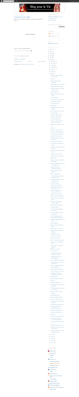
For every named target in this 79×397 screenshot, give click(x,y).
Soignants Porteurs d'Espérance (56, 387)
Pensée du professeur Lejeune (56, 269)
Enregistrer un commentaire (20, 59)
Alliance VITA (53, 351)
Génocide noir (53, 158)
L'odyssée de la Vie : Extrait (56, 154)
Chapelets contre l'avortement (56, 130)
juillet (52, 71)
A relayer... (52, 128)
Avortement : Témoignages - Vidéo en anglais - (56, 202)
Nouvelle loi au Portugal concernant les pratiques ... (56, 318)
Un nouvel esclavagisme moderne (57, 240)
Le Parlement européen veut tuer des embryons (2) (57, 180)
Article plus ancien (42, 61)
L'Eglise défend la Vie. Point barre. (57, 84)
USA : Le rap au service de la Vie (57, 271)
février (52, 340)
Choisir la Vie (53, 359)
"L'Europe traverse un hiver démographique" (56, 257)
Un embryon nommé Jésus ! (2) (56, 325)
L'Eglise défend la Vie (55, 295)
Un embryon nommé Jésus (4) (56, 310)
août (52, 69)
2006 (51, 60)
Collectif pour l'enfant (54, 361)
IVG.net (51, 371)
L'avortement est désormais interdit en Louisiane (56, 253)
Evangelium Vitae (53, 367)
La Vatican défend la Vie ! (55, 119)
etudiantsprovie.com (54, 365)
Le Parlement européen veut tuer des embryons (57, 327)
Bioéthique (52, 355)
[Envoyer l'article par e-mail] (31, 50)
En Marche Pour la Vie (55, 363)
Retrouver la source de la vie (56, 299)
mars (52, 338)
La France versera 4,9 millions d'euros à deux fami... (56, 121)
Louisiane (52, 314)
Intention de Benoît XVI (55, 282)
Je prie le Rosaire (53, 373)
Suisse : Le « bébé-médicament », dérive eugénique (57, 266)
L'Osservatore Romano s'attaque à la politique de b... (57, 164)
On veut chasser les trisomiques (56, 134)
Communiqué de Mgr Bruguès (56, 86)
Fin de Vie (52, 280)
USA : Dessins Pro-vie (55, 103)
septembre (53, 67)
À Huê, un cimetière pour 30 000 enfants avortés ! (57, 89)
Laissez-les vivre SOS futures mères (56, 376)
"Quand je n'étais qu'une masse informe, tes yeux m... (56, 187)
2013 (51, 50)
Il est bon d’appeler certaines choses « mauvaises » (56, 191)
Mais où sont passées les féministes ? (55, 81)
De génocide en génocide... (56, 185)
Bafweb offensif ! (54, 276)
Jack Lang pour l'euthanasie (56, 141)
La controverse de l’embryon (56, 194)
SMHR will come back (55, 249)
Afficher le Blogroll (52, 20)
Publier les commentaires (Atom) (27, 64)
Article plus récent (18, 61)
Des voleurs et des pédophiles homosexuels (56, 209)
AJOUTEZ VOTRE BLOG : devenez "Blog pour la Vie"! (55, 17)
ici (18, 48)
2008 (51, 56)
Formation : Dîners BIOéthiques (57, 132)
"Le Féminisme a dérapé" (55, 101)
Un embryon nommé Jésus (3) (56, 312)
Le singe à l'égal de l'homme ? (56, 136)
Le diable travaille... (54, 97)
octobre (52, 65)
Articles (51, 33)
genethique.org (53, 369)
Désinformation (53, 105)
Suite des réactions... (54, 92)
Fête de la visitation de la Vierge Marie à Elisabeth (57, 331)
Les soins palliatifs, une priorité (57, 260)
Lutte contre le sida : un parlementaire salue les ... (56, 167)
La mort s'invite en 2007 (55, 236)
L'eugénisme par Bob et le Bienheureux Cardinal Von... (56, 273)
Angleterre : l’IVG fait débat (56, 115)
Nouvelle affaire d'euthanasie (56, 205)
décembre (53, 61)
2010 (51, 52)
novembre (53, 63)
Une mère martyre (54, 113)
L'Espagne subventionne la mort (57, 156)
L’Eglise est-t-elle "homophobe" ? (57, 196)
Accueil (29, 61)
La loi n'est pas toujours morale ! (57, 316)
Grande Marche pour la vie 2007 (57, 111)
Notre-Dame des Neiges (55, 383)
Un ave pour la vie (54, 251)
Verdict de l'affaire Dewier (55, 117)
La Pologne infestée (54, 207)
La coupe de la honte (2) (55, 238)
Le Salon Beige (53, 379)
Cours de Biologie (54, 223)
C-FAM (51, 357)
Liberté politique (53, 381)
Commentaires (53, 36)
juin (52, 73)
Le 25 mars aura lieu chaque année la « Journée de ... (57, 288)
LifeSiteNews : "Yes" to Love (56, 228)
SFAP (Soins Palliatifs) (54, 385)
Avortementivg (53, 353)
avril (52, 336)
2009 (51, 54)
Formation (52, 79)
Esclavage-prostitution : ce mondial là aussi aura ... (56, 307)
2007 (51, 58)
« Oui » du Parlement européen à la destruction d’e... (57, 176)
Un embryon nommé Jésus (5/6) (56, 304)
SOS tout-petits (53, 389)
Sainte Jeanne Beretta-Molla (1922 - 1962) (56, 76)
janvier (52, 342)
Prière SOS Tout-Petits (55, 234)
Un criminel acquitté (54, 183)
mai (52, 334)
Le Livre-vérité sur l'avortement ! (57, 99)
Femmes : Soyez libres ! (55, 174)
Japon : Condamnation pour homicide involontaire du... (56, 216)
